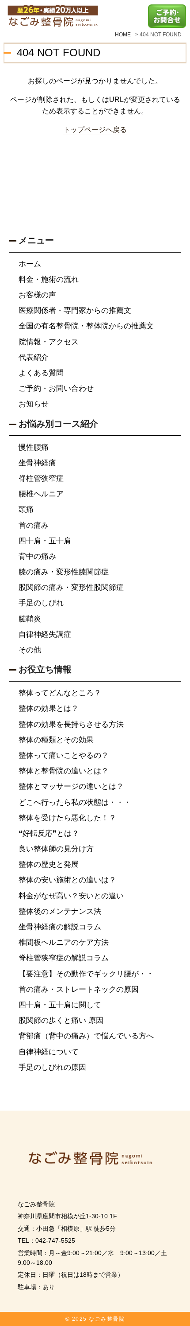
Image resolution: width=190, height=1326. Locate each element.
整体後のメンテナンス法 (60, 911)
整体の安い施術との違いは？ (67, 880)
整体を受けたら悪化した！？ (67, 818)
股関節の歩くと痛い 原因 (61, 1020)
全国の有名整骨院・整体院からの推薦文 (86, 326)
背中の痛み (37, 556)
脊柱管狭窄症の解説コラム (64, 958)
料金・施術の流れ (49, 279)
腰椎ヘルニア (41, 494)
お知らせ (34, 404)
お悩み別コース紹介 (58, 424)
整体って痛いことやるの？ (64, 755)
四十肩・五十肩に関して (60, 1005)
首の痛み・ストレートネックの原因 (79, 989)
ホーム (30, 264)
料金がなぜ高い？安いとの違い (71, 896)
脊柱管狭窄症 (41, 478)
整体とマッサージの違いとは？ (71, 786)
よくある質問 (41, 373)
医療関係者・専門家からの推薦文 (75, 310)
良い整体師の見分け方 (56, 849)
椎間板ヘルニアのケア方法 (64, 942)
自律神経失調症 (45, 634)
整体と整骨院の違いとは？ (64, 771)
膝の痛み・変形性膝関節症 (64, 572)
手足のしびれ (41, 603)
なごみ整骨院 (107, 1319)
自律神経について (49, 1052)
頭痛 (26, 509)
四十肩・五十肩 (45, 541)
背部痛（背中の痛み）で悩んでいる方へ (86, 1036)
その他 (30, 650)
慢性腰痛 (34, 447)
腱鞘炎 (30, 619)
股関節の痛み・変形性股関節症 (71, 587)
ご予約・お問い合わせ (56, 388)
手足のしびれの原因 (52, 1067)
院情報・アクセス (49, 342)
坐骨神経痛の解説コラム (60, 927)
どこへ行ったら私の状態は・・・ (75, 802)
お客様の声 (37, 295)
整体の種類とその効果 (56, 740)
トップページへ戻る (95, 129)
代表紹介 (34, 357)
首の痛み (34, 525)
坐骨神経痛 (37, 463)
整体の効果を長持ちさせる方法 (71, 724)
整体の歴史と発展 (49, 864)
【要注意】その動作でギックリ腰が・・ (86, 974)
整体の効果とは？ (49, 708)
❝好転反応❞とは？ (49, 833)
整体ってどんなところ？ (60, 693)
